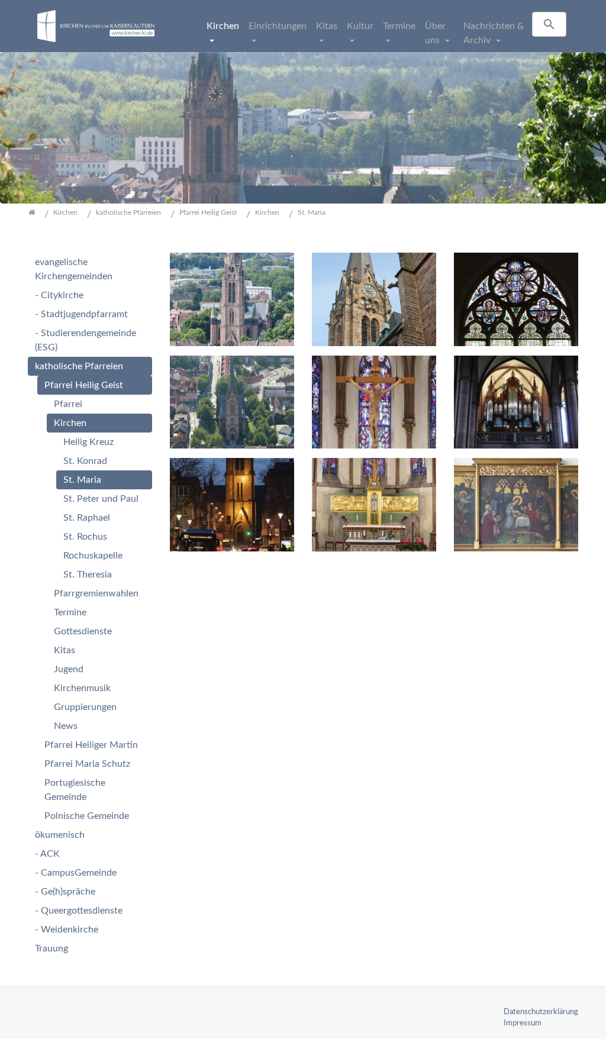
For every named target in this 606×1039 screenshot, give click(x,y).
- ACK (47, 854)
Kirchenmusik (82, 688)
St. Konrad (85, 461)
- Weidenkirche (66, 929)
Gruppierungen (85, 707)
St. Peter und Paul (100, 499)
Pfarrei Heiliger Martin (91, 745)
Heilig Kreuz (88, 442)
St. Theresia (87, 574)
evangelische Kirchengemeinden (73, 269)
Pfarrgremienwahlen (96, 593)
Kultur (360, 26)
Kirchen (223, 26)
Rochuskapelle (93, 555)
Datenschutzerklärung (541, 1011)
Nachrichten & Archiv (493, 33)
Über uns (435, 33)
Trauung (51, 948)
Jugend (68, 669)
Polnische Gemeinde (86, 816)
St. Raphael (86, 517)
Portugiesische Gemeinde (74, 790)
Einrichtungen (278, 26)
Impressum (522, 1023)
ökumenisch (60, 835)
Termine (399, 26)
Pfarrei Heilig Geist (83, 385)
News (66, 726)
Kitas (326, 26)
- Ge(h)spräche (65, 891)
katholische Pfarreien (79, 366)
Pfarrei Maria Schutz (87, 764)
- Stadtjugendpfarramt (81, 314)
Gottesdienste (83, 631)
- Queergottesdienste (79, 910)
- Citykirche (59, 295)
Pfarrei (68, 404)
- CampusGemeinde (76, 872)
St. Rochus (85, 536)
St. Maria (82, 480)
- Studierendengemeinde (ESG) (85, 340)
